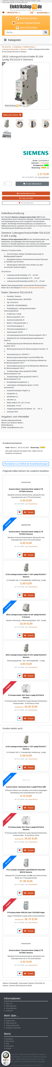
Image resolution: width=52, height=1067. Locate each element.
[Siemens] (36, 153)
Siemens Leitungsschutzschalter (32, 288)
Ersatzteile (43, 1057)
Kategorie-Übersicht (12, 1028)
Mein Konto (10, 1041)
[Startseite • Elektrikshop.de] (26, 7)
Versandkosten (43, 177)
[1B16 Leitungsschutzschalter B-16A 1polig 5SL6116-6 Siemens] (26, 108)
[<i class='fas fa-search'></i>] (46, 32)
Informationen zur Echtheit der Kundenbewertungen (26, 464)
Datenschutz (10, 1021)
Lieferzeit (9, 1011)
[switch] (5, 1063)
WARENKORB (42, 13)
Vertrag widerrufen (12, 1025)
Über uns (9, 1003)
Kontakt (8, 1048)
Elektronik (11, 1059)
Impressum (10, 1046)
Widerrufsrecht (10, 1023)
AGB (7, 1044)
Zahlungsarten (10, 1006)
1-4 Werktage (44, 163)
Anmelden (9, 1039)
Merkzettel (12, 13)
